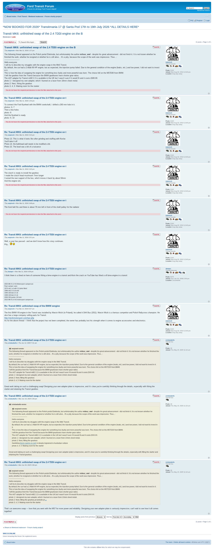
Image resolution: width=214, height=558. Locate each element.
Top (209, 93)
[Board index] (15, 7)
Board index (11, 16)
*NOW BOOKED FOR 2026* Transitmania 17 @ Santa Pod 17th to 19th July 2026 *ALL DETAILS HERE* (71, 26)
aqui (46, 500)
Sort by (109, 517)
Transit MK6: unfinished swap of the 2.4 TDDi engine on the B (43, 33)
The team (169, 542)
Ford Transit (22, 16)
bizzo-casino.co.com (28, 443)
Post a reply (7, 41)
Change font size (207, 16)
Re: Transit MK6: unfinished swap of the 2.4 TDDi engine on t (35, 98)
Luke (14, 37)
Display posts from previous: (85, 517)
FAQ (191, 20)
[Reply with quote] (156, 47)
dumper (10, 271)
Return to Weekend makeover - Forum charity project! (24, 527)
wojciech (11, 50)
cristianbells (12, 343)
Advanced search (203, 10)
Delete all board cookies (182, 542)
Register (200, 20)
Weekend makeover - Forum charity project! (45, 16)
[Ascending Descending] (131, 517)
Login (208, 20)
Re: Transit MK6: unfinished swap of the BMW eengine (32, 306)
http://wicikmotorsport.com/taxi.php (19, 318)
